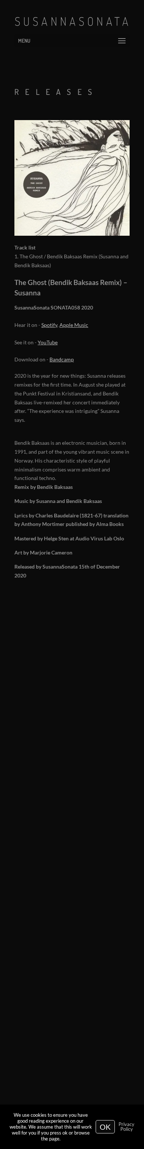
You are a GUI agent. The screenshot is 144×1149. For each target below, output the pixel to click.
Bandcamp (61, 359)
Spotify (49, 325)
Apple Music (73, 325)
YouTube (48, 342)
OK (105, 1126)
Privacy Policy (126, 1126)
